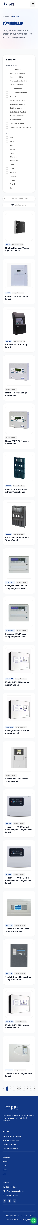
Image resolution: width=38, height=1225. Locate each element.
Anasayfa (6, 16)
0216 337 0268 (11, 1187)
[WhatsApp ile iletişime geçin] (33, 1220)
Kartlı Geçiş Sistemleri (10, 1148)
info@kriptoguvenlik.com (15, 1191)
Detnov (5, 1162)
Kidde (5, 1170)
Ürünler (6, 1132)
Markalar (6, 1157)
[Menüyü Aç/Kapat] (32, 4)
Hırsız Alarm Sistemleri (11, 1140)
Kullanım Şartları (25, 1220)
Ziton (4, 1166)
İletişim (6, 1182)
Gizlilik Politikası (12, 1220)
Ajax (4, 1174)
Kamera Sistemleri (9, 1144)
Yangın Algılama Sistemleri (12, 1136)
